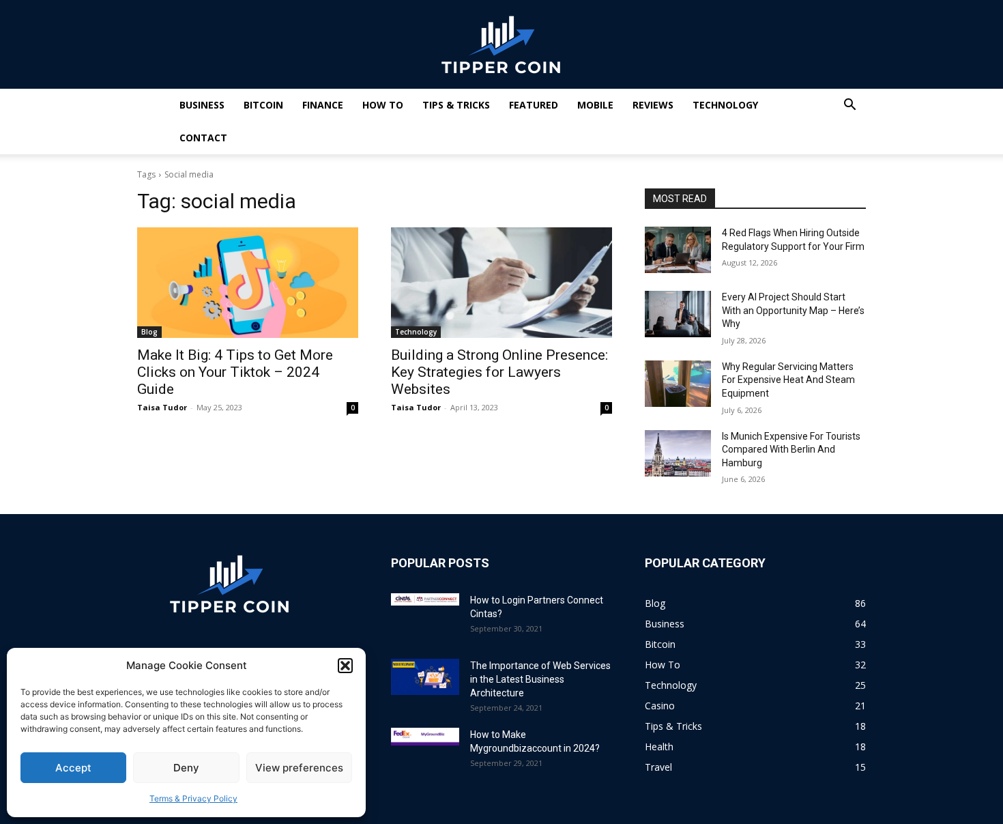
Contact (203, 137)
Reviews (653, 104)
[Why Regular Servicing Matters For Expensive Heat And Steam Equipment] (678, 383)
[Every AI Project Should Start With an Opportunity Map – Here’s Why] (678, 314)
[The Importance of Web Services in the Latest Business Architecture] (425, 677)
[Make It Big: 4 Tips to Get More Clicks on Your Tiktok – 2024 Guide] (247, 282)
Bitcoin (263, 104)
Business (201, 104)
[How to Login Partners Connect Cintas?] (425, 599)
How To (382, 104)
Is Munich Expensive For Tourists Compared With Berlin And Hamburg (791, 449)
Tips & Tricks (456, 104)
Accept (73, 767)
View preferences (299, 767)
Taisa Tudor (162, 407)
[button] (345, 665)
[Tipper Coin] (501, 45)
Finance (322, 104)
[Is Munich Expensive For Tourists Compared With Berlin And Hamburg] (678, 453)
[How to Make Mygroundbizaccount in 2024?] (425, 736)
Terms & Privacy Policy (193, 798)
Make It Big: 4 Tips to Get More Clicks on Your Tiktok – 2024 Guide (235, 372)
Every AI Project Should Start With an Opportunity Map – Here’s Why (793, 310)
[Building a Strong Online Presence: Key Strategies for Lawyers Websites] (501, 282)
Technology (725, 104)
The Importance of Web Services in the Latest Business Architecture (540, 679)
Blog (149, 332)
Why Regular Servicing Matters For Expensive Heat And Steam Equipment (788, 380)
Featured (533, 104)
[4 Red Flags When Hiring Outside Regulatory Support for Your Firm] (678, 250)
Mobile (595, 104)
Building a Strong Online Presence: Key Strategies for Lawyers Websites (499, 372)
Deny (186, 767)
